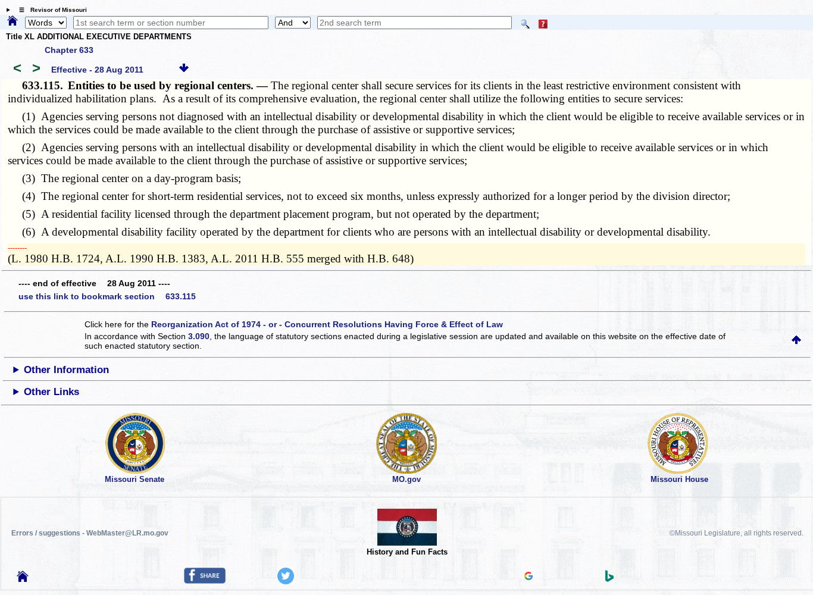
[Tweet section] (285, 581)
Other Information (66, 369)
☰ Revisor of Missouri (50, 10)
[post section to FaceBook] (205, 580)
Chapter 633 (69, 50)
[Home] (12, 21)
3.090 (198, 336)
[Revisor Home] (23, 579)
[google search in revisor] (528, 577)
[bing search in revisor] (609, 579)
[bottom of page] (184, 69)
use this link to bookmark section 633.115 (107, 296)
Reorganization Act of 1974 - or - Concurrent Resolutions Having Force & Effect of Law (327, 324)
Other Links (51, 391)
